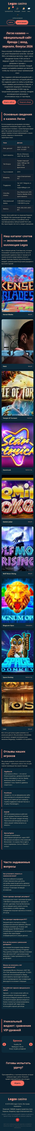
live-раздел (17, 9)
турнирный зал (9, 9)
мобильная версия (18, 16)
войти (11, 22)
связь (28, 9)
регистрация (21, 22)
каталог (24, 9)
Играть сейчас (9, 102)
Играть (17, 1083)
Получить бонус (25, 102)
